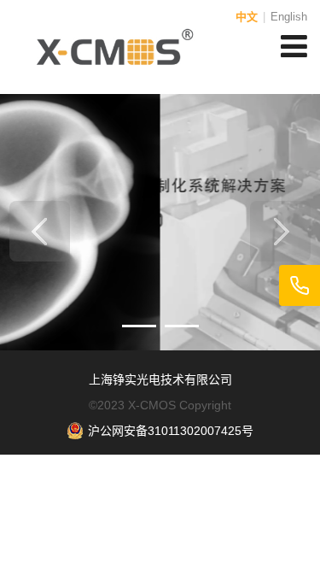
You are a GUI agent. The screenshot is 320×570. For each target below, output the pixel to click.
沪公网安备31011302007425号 (170, 431)
